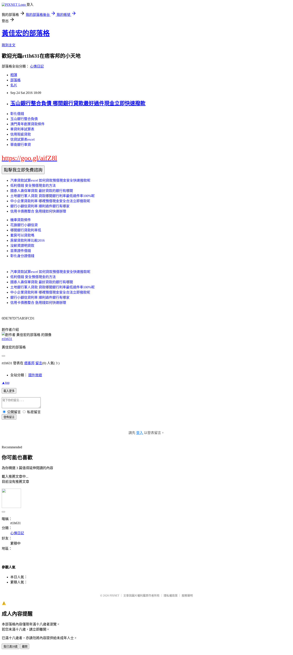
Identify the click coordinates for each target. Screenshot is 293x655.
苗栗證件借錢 (20, 251)
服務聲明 (187, 595)
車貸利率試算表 (22, 129)
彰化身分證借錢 (22, 256)
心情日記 (37, 66)
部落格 (15, 80)
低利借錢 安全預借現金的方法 (33, 185)
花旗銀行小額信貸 (24, 225)
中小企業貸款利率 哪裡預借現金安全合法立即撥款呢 (50, 201)
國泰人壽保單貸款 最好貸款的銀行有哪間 (41, 191)
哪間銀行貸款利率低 (25, 230)
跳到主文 (8, 45)
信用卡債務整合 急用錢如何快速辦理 (38, 211)
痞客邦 (29, 363)
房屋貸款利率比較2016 (27, 240)
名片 (13, 85)
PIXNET (114, 595)
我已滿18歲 (10, 646)
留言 (38, 363)
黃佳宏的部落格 (26, 33)
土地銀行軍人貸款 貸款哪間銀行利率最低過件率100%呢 (52, 196)
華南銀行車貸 (20, 144)
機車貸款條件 (20, 220)
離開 (24, 646)
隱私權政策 (171, 595)
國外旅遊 (35, 375)
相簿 (13, 75)
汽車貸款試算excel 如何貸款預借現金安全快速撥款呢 (50, 180)
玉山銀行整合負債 (24, 119)
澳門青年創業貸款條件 (27, 124)
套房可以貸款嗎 (22, 235)
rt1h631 (7, 339)
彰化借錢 (17, 114)
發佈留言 (9, 417)
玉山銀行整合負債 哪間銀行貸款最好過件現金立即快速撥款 (77, 103)
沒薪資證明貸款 (22, 245)
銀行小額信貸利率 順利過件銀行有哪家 (39, 206)
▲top (5, 382)
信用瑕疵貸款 (20, 134)
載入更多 (9, 391)
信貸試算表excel (22, 139)
